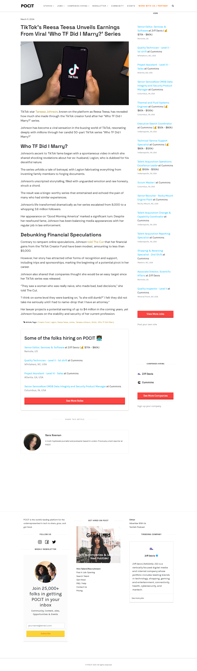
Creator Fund (43, 322)
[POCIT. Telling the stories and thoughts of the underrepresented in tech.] (28, 6)
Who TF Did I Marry (106, 322)
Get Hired (81, 579)
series (72, 322)
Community (117, 6)
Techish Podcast (137, 527)
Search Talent (82, 576)
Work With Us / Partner (153, 6)
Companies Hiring (78, 6)
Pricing (79, 590)
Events (131, 6)
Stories (48, 6)
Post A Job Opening (85, 572)
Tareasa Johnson (46, 111)
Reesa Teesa (63, 322)
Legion (53, 322)
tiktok (94, 322)
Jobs (60, 6)
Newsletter (99, 6)
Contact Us (81, 587)
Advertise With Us (137, 523)
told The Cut (95, 242)
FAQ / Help (81, 583)
